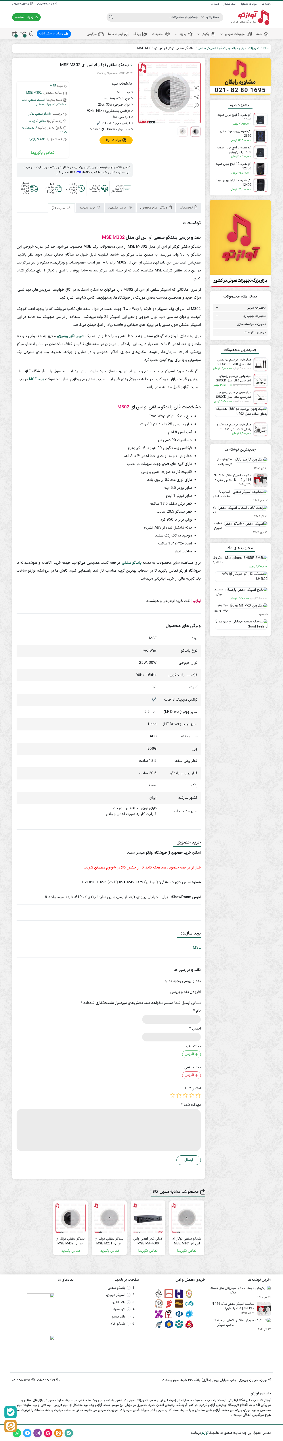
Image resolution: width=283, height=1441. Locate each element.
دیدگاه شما (191, 1105)
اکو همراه (119, 1309)
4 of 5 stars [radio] (179, 1095)
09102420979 (46, 4)
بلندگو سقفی (116, 1288)
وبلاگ (137, 34)
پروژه (182, 34)
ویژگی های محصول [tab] (154, 207)
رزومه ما (266, 4)
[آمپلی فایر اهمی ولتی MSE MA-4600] (148, 1218)
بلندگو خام (118, 1323)
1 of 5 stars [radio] (198, 1095)
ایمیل (195, 1028)
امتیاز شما (193, 1088)
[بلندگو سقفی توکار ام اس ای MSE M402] (70, 1218)
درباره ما (214, 4)
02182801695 (21, 4)
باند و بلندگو (227, 48)
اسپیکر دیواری (115, 1295)
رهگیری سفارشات (51, 33)
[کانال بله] (10, 1412)
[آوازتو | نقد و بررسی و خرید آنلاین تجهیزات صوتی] (249, 17)
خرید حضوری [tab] (118, 207)
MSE (53, 86)
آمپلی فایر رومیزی (70, 336)
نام (197, 1011)
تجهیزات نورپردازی (254, 316)
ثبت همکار (229, 4)
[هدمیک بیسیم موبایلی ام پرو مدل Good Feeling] (240, 626)
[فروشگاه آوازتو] (240, 243)
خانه (259, 34)
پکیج (205, 34)
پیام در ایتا (114, 140)
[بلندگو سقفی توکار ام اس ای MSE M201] (109, 1218)
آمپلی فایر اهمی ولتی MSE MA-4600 (148, 1241)
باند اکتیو (119, 1302)
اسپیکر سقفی (207, 48)
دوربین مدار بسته (255, 332)
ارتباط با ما (115, 34)
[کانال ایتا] (10, 1426)
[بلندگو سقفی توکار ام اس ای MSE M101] (187, 1218)
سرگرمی (92, 34)
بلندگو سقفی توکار (40, 114)
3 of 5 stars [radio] (185, 1095)
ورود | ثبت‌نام (24, 17)
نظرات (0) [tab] (59, 208)
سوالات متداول (248, 4)
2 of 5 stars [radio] (191, 1095)
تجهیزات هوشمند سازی (251, 324)
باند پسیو (118, 1316)
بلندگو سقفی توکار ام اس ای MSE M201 (109, 1241)
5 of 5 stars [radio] (172, 1095)
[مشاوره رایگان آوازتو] (240, 76)
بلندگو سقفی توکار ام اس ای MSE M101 (186, 1241)
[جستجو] (111, 17)
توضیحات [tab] (187, 207)
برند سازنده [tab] (87, 207)
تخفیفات (158, 34)
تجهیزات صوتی (234, 34)
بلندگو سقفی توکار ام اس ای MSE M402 (70, 1241)
